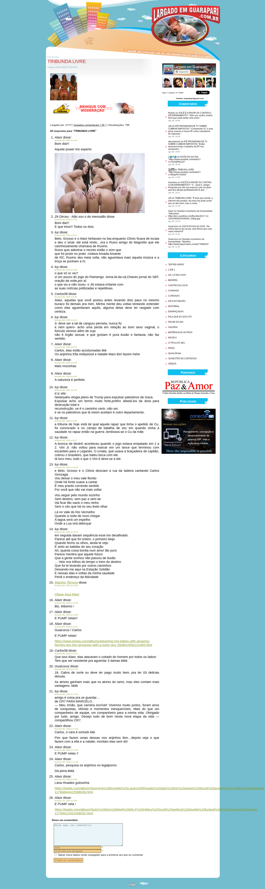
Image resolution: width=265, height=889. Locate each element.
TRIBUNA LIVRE (186, 169)
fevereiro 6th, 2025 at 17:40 (66, 762)
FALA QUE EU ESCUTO (67, 67)
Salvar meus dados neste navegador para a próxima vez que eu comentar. (100, 854)
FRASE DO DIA (175, 322)
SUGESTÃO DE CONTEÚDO (182, 358)
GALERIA (173, 327)
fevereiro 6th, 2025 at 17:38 (66, 729)
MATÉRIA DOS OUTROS (180, 332)
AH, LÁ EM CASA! (177, 275)
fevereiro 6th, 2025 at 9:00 (66, 376)
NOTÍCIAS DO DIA (189, 157)
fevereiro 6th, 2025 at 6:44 (66, 140)
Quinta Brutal (174, 353)
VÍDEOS (172, 363)
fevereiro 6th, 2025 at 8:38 (66, 270)
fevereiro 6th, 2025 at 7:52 (66, 220)
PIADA (171, 348)
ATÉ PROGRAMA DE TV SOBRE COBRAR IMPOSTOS (187, 127)
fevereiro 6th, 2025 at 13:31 (66, 627)
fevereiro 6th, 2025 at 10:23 (66, 532)
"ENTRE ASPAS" (176, 264)
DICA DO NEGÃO (176, 301)
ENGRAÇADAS (176, 311)
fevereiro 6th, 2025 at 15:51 (66, 654)
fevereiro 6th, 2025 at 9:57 (66, 440)
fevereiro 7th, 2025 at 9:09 (66, 801)
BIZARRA (173, 280)
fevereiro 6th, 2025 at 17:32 (66, 669)
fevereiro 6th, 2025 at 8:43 (66, 297)
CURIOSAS (174, 296)
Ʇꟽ (169, 126)
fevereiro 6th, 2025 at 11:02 (66, 585)
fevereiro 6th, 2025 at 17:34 (66, 694)
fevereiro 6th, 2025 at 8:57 (66, 347)
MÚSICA (172, 337)
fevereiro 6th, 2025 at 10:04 (66, 467)
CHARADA (173, 290)
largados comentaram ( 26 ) (90, 125)
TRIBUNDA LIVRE (66, 61)
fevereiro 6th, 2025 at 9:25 (66, 390)
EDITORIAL (174, 306)
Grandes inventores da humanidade (194, 211)
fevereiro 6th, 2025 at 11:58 (66, 603)
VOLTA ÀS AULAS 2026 (193, 226)
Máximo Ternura (66, 582)
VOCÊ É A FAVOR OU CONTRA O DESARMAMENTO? (189, 183)
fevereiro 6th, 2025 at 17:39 (66, 750)
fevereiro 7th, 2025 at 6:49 (66, 779)
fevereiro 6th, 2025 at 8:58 (66, 363)
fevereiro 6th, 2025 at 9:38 (66, 421)
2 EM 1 (171, 269)
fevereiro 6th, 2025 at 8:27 (66, 235)
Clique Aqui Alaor (67, 594)
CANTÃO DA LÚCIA (178, 285)
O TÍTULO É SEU (176, 343)
